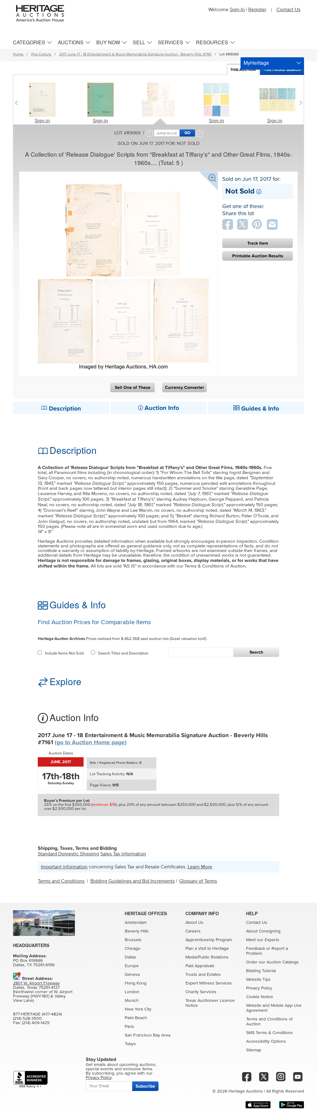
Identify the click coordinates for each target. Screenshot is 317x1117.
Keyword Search (284, 69)
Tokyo (130, 1044)
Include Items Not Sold (64, 653)
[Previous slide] (17, 103)
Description (64, 408)
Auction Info (161, 408)
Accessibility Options (266, 1041)
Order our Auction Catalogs (272, 962)
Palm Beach (136, 1018)
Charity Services (200, 992)
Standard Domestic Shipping (68, 853)
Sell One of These (132, 387)
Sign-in (42, 120)
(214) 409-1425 (36, 1023)
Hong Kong (135, 983)
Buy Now (108, 42)
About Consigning (263, 931)
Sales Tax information (123, 853)
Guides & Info (259, 408)
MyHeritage (256, 62)
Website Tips (258, 979)
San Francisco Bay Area (147, 1035)
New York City (138, 1009)
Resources (212, 42)
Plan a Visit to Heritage (207, 948)
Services (170, 42)
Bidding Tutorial (261, 971)
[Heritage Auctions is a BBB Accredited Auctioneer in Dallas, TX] (30, 1079)
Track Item (257, 243)
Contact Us (288, 9)
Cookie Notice (259, 997)
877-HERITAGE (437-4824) (37, 1014)
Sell (139, 42)
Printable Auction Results (257, 256)
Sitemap (253, 1050)
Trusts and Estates (203, 974)
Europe (132, 966)
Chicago (132, 948)
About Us (194, 922)
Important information (64, 866)
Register (257, 9)
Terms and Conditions (61, 881)
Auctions (71, 42)
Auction (243, 69)
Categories (29, 42)
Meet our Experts (262, 940)
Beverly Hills (137, 931)
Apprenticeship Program (208, 940)
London (132, 992)
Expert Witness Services (208, 983)
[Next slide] (299, 103)
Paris (129, 1026)
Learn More (200, 866)
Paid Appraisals (200, 966)
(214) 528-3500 (27, 1018)
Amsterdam (135, 922)
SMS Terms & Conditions (269, 1033)
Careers (193, 931)
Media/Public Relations (206, 957)
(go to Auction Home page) (91, 742)
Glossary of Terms (198, 881)
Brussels (133, 940)
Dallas (130, 957)
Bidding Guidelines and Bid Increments (132, 881)
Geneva (132, 974)
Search (256, 652)
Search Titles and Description (123, 653)
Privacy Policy (259, 988)
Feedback (255, 948)
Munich (132, 1000)
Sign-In (237, 9)
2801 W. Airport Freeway (36, 983)
